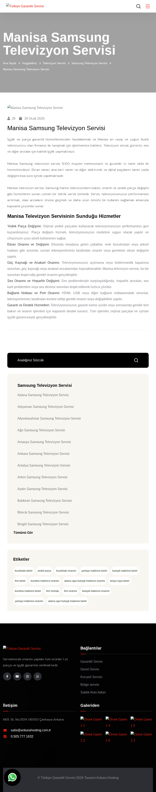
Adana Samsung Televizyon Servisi (43, 395)
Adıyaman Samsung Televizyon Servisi (45, 406)
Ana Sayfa (9, 63)
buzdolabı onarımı (66, 570)
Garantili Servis (91, 661)
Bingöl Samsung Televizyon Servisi (42, 524)
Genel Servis (89, 669)
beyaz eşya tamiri (119, 580)
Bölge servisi (89, 684)
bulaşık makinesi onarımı (95, 591)
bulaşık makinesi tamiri (125, 570)
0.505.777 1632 (22, 736)
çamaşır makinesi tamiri (94, 570)
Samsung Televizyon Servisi (89, 63)
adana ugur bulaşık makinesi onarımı (84, 580)
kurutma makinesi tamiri (28, 591)
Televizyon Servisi (54, 63)
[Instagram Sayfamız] (27, 676)
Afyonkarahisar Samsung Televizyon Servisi (49, 418)
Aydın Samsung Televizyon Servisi (42, 489)
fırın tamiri (20, 580)
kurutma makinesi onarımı (45, 580)
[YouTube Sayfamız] (17, 676)
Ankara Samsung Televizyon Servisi (43, 453)
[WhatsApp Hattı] (38, 676)
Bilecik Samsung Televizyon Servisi (43, 512)
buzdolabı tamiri (23, 570)
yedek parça (44, 570)
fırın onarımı (70, 591)
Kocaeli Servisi (91, 677)
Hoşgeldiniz (29, 63)
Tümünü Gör (23, 532)
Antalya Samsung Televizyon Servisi (43, 465)
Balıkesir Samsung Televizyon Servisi (44, 500)
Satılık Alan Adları (93, 692)
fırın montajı (52, 591)
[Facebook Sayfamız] (7, 676)
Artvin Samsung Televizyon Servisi (42, 477)
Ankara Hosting (107, 777)
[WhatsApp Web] (12, 777)
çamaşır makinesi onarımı (29, 601)
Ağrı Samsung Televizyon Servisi (41, 430)
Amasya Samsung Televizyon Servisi (44, 442)
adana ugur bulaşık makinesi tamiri (67, 601)
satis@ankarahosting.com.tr (31, 730)
